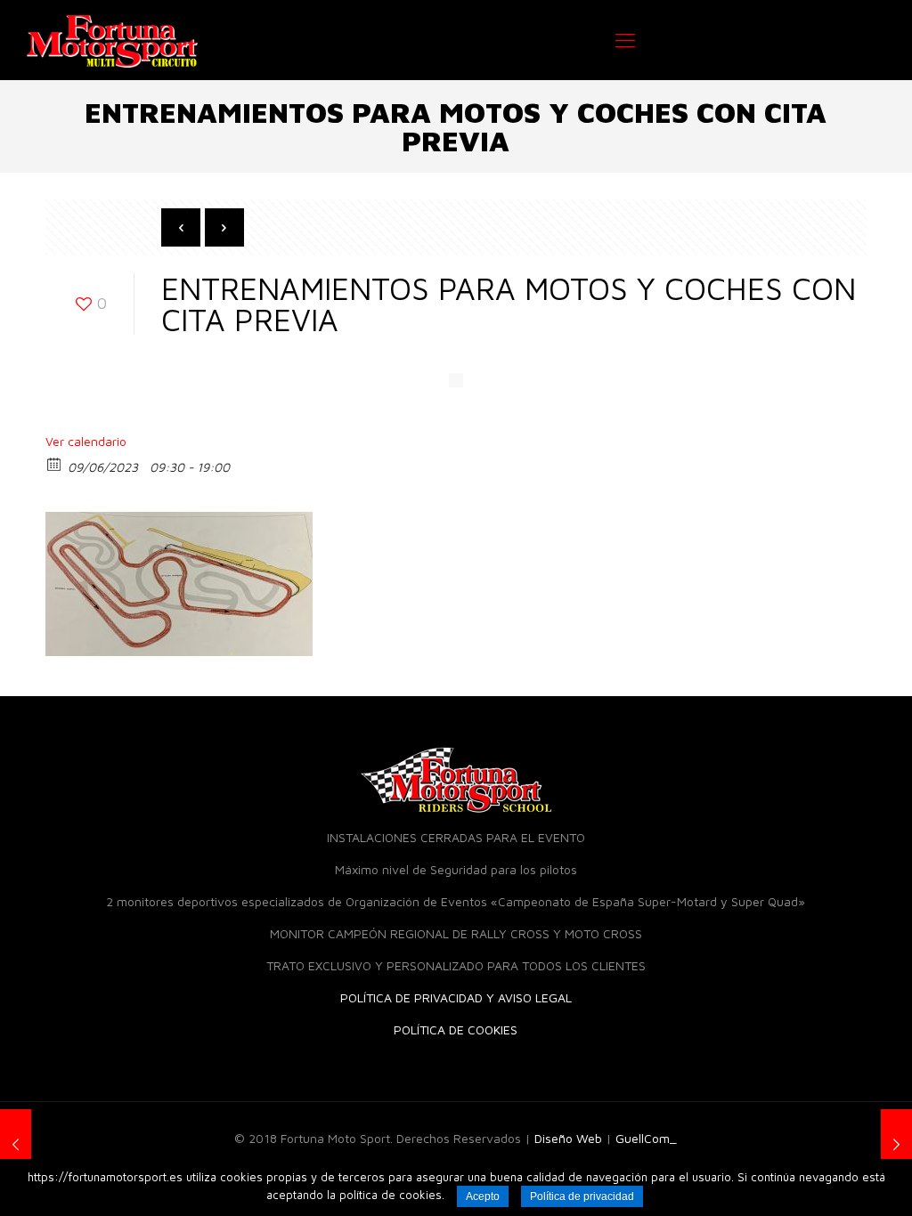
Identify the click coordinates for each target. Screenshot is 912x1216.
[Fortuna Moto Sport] (112, 40)
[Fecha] (54, 463)
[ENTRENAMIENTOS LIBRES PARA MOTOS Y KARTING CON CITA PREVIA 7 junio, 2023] (15, 1144)
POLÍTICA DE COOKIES (455, 1029)
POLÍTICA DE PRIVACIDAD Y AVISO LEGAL (456, 997)
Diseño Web (568, 1138)
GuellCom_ (646, 1138)
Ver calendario (85, 441)
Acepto (483, 1196)
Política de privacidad (582, 1196)
